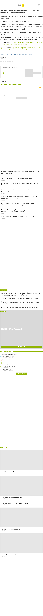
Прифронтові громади (11, 329)
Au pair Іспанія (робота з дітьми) (11, 529)
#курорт (19, 54)
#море (23, 54)
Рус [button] (39, 5)
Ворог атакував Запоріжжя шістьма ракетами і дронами (19, 307)
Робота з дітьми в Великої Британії (12, 497)
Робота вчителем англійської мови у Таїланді (15, 503)
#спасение (30, 54)
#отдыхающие (15, 54)
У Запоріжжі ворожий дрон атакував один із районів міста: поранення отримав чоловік (18, 190)
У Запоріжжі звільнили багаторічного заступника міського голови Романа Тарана (20, 303)
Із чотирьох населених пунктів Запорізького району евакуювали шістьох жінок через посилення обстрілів (19, 204)
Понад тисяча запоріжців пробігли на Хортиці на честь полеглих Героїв (19, 184)
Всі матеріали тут (21, 346)
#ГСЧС (7, 54)
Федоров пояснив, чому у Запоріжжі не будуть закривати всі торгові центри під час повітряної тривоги (20, 294)
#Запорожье (2, 54)
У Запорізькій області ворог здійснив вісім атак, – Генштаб (20, 298)
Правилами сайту (20, 95)
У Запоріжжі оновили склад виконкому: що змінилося (16, 178)
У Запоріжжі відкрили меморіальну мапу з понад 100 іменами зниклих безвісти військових (19, 197)
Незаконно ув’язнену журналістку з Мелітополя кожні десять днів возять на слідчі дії (20, 172)
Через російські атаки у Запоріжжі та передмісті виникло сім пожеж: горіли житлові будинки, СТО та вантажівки (21, 210)
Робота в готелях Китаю (8, 471)
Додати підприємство (21, 373)
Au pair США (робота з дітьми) (10, 555)
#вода (26, 54)
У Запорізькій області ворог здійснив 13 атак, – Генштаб (17, 216)
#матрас (10, 54)
